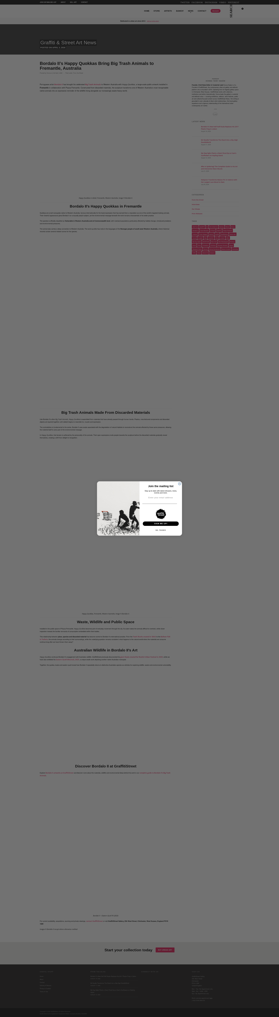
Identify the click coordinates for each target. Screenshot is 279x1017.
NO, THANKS (161, 530)
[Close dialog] (179, 483)
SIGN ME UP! (160, 524)
